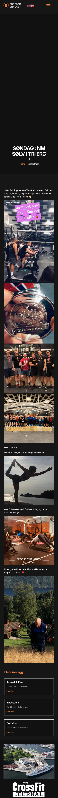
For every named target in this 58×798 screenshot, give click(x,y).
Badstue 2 (12, 702)
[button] (48, 5)
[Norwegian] (32, 5)
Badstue (11, 723)
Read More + (11, 691)
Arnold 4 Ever (15, 682)
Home (22, 164)
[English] (28, 5)
